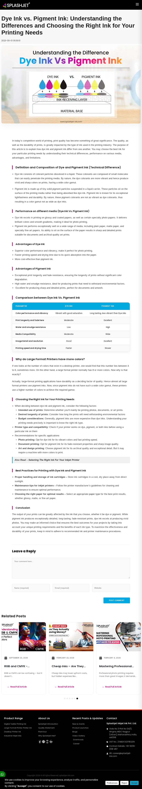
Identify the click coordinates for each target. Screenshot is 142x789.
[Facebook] (39, 741)
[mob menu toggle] (137, 4)
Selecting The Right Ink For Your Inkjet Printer (53, 460)
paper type (94, 494)
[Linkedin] (51, 741)
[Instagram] (43, 741)
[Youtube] (47, 741)
